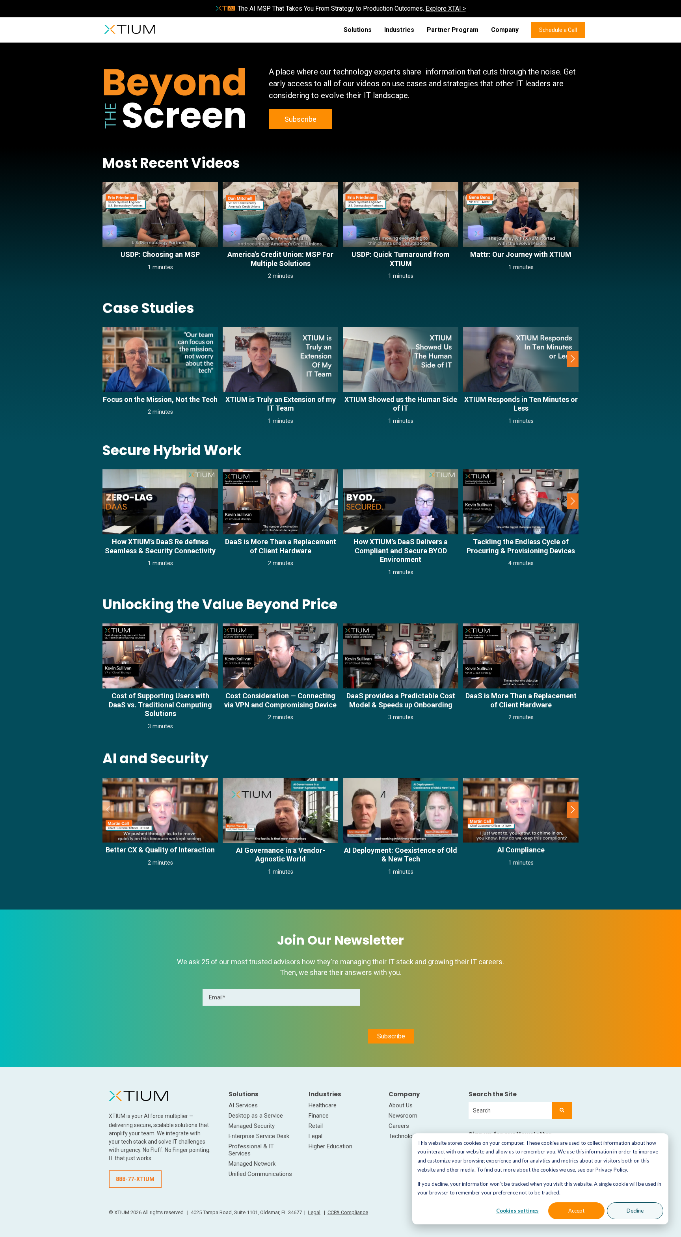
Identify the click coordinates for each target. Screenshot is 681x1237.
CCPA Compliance (347, 1212)
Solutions (358, 29)
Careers (399, 1125)
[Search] (562, 1110)
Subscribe (300, 119)
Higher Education (330, 1146)
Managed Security (252, 1125)
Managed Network (252, 1163)
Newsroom (403, 1115)
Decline (635, 1210)
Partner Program (452, 29)
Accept (576, 1210)
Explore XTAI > (446, 8)
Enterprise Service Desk (259, 1136)
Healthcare (323, 1105)
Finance (319, 1115)
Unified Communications (260, 1173)
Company (505, 29)
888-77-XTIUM (135, 1179)
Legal (315, 1136)
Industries (399, 29)
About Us (401, 1105)
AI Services (243, 1105)
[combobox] (510, 1110)
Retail (316, 1125)
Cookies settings (517, 1210)
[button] (573, 359)
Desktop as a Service (256, 1115)
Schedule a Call (558, 30)
